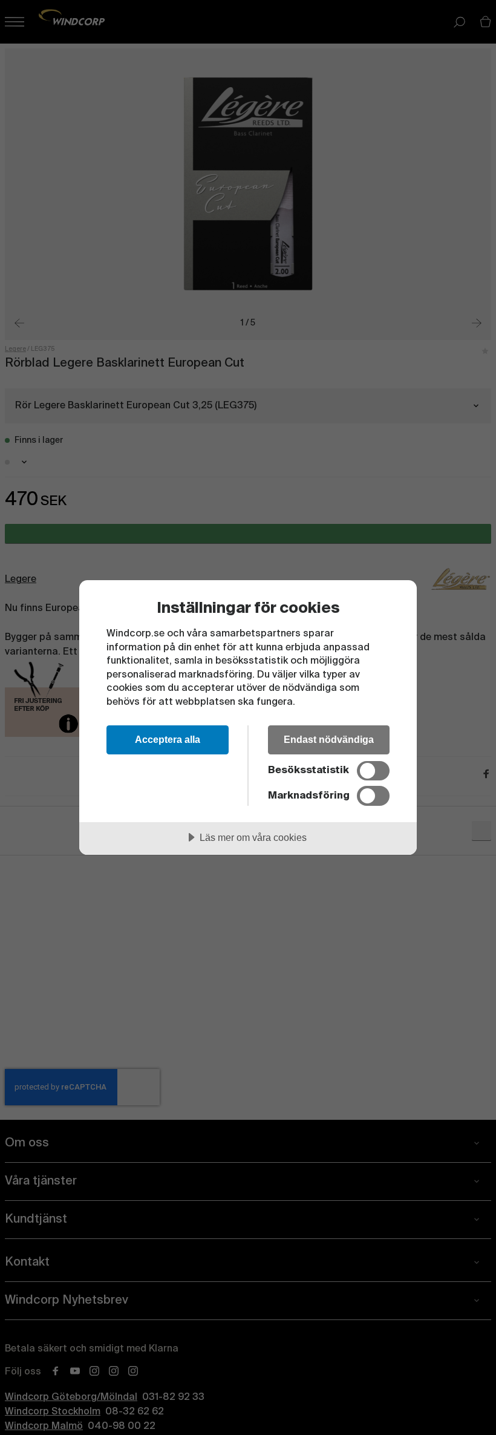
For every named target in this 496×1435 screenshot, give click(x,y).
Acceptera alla (167, 739)
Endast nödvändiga (329, 739)
